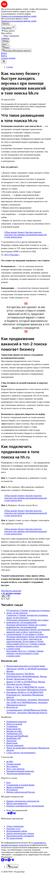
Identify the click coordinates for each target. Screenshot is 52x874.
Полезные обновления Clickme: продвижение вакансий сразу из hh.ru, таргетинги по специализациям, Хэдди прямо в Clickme (27, 639)
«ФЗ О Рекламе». (11, 255)
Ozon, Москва (38, 682)
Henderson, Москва (38, 676)
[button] (4, 53)
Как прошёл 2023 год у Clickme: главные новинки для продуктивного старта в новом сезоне (24, 653)
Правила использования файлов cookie (18, 21)
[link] (5, 47)
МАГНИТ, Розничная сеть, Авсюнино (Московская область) (25, 694)
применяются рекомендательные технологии (23, 844)
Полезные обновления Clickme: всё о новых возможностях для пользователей (26, 626)
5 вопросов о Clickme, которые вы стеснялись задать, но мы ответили (27, 616)
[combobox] (12, 866)
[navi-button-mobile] (3, 61)
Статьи (9, 67)
